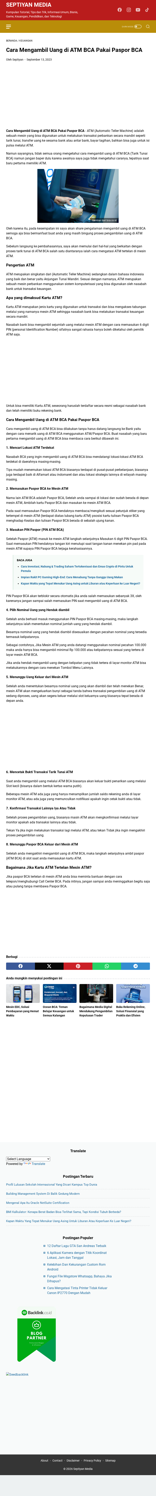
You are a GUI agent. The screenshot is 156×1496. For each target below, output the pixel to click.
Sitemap (110, 1460)
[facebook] (20, 966)
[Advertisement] (78, 95)
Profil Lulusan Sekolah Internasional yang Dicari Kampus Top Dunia (51, 1184)
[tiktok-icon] (147, 10)
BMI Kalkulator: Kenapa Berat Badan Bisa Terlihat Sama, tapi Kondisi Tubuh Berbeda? (63, 1212)
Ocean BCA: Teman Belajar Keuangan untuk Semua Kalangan (58, 1011)
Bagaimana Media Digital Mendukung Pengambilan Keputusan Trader (96, 1011)
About (44, 1460)
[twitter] (49, 966)
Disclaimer (73, 1460)
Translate (38, 1164)
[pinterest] (78, 966)
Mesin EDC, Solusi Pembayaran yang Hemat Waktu (22, 1011)
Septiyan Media (28, 4)
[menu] (11, 26)
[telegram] (135, 966)
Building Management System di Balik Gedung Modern (43, 1194)
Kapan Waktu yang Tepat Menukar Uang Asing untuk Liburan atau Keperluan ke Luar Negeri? (80, 583)
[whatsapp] (106, 966)
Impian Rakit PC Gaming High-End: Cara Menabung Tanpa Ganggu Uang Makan (72, 577)
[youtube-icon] (138, 10)
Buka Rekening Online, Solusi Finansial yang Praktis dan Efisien (130, 1011)
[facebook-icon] (119, 10)
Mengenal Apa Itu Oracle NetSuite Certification (37, 1203)
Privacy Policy (92, 1460)
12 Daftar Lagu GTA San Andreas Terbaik (76, 1246)
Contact (57, 1460)
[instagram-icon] (129, 10)
